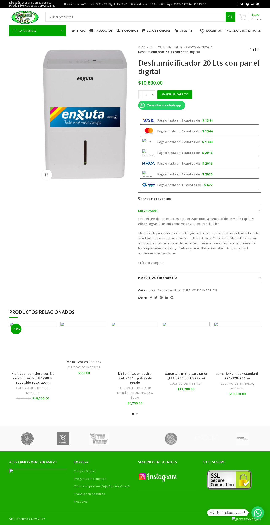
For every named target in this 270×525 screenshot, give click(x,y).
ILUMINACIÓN (142, 393)
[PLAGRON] (243, 438)
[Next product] (258, 49)
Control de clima (198, 47)
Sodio (135, 397)
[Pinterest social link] (247, 4)
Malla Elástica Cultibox (84, 362)
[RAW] (171, 438)
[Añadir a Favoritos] (53, 329)
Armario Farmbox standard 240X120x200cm (237, 375)
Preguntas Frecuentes (90, 478)
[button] (53, 338)
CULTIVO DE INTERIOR (166, 47)
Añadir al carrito (174, 94)
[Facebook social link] (237, 4)
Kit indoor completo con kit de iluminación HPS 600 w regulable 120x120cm (33, 377)
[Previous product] (250, 49)
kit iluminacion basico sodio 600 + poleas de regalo (135, 377)
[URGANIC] (63, 438)
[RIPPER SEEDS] (135, 438)
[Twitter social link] (242, 4)
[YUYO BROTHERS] (27, 438)
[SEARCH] (230, 17)
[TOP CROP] (99, 438)
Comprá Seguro (85, 471)
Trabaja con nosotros (89, 494)
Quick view (53, 348)
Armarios (237, 388)
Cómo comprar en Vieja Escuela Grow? (102, 486)
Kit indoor (32, 393)
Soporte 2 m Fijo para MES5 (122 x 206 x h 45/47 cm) (186, 375)
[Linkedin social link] (252, 4)
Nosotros (81, 501)
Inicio (142, 47)
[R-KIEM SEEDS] (207, 438)
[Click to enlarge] (47, 175)
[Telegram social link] (258, 4)
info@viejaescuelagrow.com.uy (36, 5)
